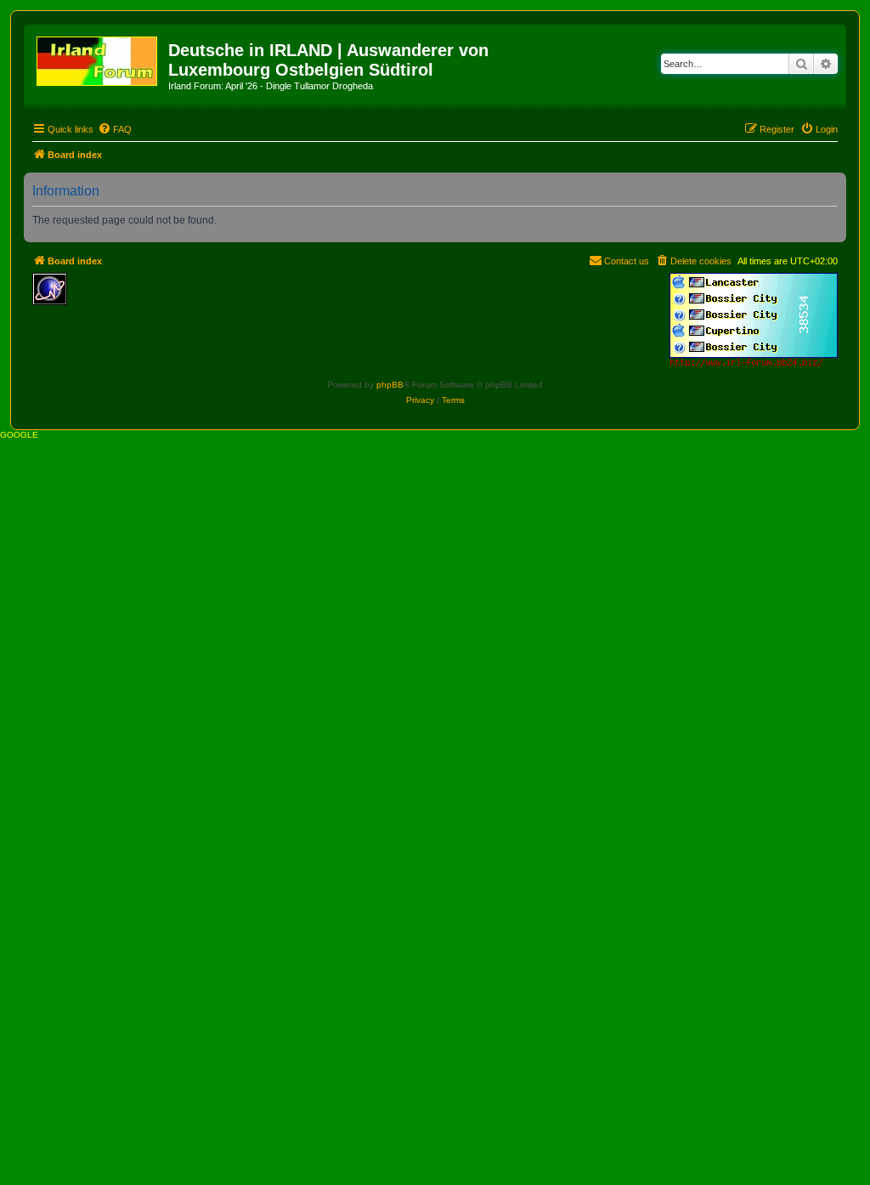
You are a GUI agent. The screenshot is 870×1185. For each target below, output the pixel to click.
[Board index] (98, 58)
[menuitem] (115, 129)
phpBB (390, 384)
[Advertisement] (198, 298)
